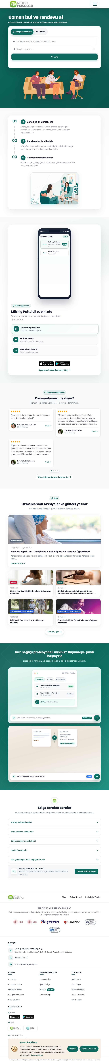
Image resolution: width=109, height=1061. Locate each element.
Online (42, 32)
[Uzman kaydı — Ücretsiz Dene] (97, 718)
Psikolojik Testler (93, 897)
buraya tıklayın (37, 1055)
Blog (64, 897)
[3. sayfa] (55, 470)
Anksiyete (35, 65)
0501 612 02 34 (21, 958)
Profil (47, 426)
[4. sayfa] (57, 470)
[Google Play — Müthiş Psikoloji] (28, 1017)
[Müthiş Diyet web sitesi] (30, 1028)
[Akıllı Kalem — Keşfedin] (97, 776)
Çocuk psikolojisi (72, 65)
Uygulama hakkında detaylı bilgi (53, 370)
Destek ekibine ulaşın (86, 871)
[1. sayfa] (51, 470)
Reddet (72, 1049)
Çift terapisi (48, 65)
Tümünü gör (53, 632)
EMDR (59, 65)
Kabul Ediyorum (89, 1049)
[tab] (55, 329)
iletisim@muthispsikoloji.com (27, 964)
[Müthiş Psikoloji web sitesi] (15, 1028)
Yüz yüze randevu (23, 32)
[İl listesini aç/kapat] (94, 49)
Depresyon (23, 65)
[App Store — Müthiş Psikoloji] (14, 1017)
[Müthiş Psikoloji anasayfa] (16, 897)
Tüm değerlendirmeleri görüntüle (53, 477)
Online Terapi (76, 897)
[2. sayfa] (53, 470)
